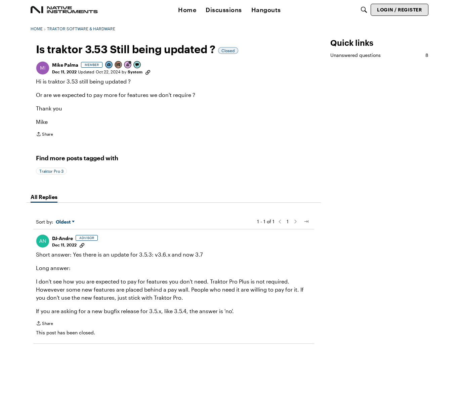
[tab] (44, 197)
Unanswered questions (379, 55)
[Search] (364, 10)
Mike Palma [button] (65, 65)
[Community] (64, 9)
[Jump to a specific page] (306, 221)
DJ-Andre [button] (62, 238)
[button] (42, 68)
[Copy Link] (148, 72)
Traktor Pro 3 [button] (51, 171)
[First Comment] (137, 65)
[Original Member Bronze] (119, 65)
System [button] (135, 71)
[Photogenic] (109, 65)
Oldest (64, 222)
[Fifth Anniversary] (128, 65)
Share (44, 135)
